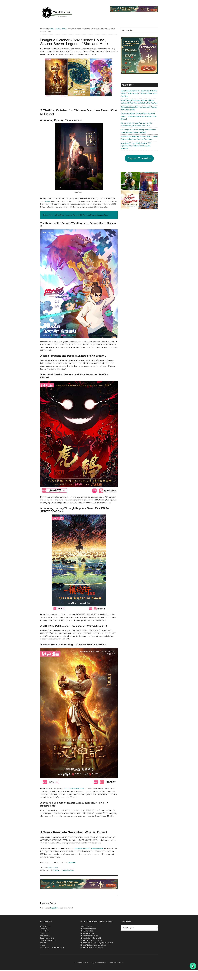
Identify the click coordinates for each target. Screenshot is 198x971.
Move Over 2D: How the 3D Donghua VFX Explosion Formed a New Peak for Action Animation (136, 146)
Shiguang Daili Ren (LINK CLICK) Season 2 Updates (96, 943)
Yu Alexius (72, 862)
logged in (54, 908)
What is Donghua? (86, 926)
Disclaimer (43, 933)
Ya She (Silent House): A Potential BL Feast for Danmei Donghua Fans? (81, 215)
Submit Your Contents (47, 938)
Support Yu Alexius (139, 158)
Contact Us (43, 929)
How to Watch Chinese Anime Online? (52, 947)
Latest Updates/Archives (48, 940)
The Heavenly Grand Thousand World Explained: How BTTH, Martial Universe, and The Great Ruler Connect (138, 116)
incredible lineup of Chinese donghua (89, 848)
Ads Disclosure (45, 936)
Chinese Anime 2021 (87, 931)
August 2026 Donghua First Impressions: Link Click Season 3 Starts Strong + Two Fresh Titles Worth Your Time (139, 93)
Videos (42, 945)
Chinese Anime (53, 868)
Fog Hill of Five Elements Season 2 (91, 947)
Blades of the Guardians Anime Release (93, 945)
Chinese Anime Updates (88, 929)
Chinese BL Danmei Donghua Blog (91, 938)
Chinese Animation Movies (89, 936)
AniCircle (43, 943)
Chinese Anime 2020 (87, 933)
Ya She (47, 201)
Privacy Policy (44, 931)
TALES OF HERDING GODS (74, 789)
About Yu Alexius (45, 926)
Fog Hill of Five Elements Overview (91, 940)
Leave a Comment (68, 870)
